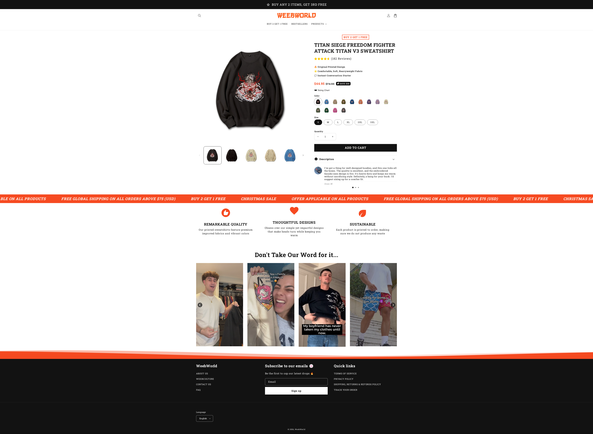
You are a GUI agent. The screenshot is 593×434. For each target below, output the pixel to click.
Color (317, 95)
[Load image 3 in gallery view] (251, 155)
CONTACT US (203, 384)
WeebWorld (300, 429)
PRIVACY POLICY (343, 378)
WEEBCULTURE (205, 378)
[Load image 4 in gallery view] (271, 155)
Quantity (318, 131)
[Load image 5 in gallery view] (290, 155)
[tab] (352, 187)
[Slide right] (303, 155)
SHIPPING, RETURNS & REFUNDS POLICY (357, 384)
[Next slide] (393, 305)
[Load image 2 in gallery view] (232, 155)
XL (348, 122)
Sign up (296, 390)
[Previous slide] (200, 305)
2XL (360, 122)
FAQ (198, 389)
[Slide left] (199, 155)
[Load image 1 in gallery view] (212, 155)
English (203, 418)
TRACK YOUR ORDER (345, 389)
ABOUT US (202, 373)
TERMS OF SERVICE (345, 373)
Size (316, 117)
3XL (372, 122)
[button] (199, 15)
